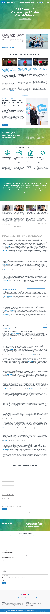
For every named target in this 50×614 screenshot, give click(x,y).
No (3, 580)
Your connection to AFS (6, 548)
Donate (37, 597)
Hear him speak (12, 301)
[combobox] (3, 575)
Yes (3, 579)
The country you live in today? (6, 498)
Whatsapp (4, 571)
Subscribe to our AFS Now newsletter (32, 607)
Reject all (41, 611)
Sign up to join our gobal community (25, 18)
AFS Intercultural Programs (3, 3)
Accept (37, 611)
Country (3, 560)
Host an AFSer (20, 597)
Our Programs (13, 597)
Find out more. (11, 90)
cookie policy (5, 611)
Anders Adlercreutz (6, 285)
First (2, 555)
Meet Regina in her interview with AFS (19, 340)
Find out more (5, 124)
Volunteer (32, 597)
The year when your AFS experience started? (7, 494)
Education (27, 597)
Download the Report (6, 140)
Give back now (5, 526)
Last (26, 555)
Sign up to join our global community (8, 47)
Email (3, 570)
